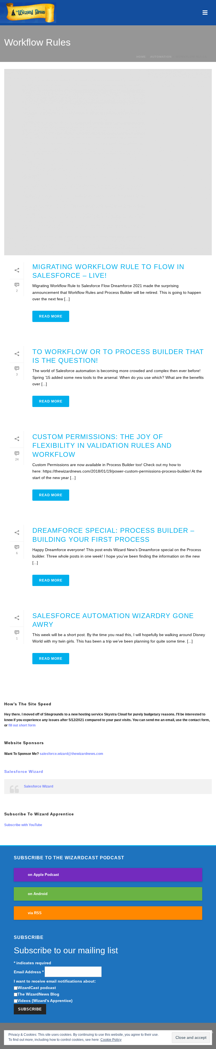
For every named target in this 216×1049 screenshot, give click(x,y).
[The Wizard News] (28, 12)
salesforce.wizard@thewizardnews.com (71, 754)
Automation (161, 56)
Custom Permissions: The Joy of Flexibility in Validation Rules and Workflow (102, 445)
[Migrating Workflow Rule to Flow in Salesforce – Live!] (108, 162)
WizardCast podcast (36, 987)
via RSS (35, 913)
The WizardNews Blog (38, 994)
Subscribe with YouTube (23, 825)
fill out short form (22, 725)
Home (141, 56)
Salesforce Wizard (23, 771)
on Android (38, 894)
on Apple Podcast (43, 875)
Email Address (29, 972)
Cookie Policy (111, 1040)
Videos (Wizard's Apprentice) (45, 1000)
